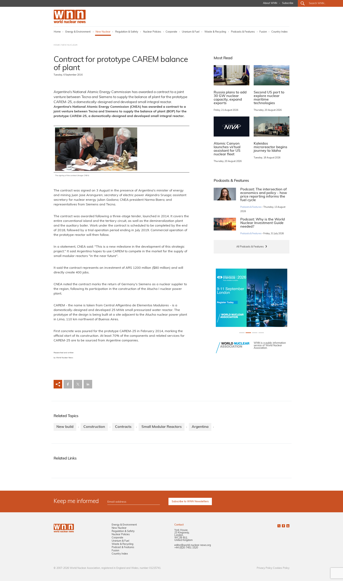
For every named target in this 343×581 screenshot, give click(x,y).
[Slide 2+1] (254, 333)
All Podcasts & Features (250, 246)
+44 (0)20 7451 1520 (186, 547)
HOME (57, 45)
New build (64, 427)
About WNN (270, 3)
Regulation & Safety (126, 32)
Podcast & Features (123, 547)
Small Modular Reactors (161, 427)
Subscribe (287, 3)
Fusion (263, 32)
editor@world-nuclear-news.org (192, 545)
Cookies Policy (281, 568)
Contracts (123, 427)
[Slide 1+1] (248, 333)
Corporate (171, 32)
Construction (94, 427)
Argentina (200, 427)
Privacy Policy (264, 568)
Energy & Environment (78, 32)
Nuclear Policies (152, 32)
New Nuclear (103, 32)
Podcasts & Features (243, 32)
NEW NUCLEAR (69, 45)
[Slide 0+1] (242, 333)
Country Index (279, 32)
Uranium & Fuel (190, 32)
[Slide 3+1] (261, 333)
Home (57, 32)
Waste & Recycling (215, 32)
